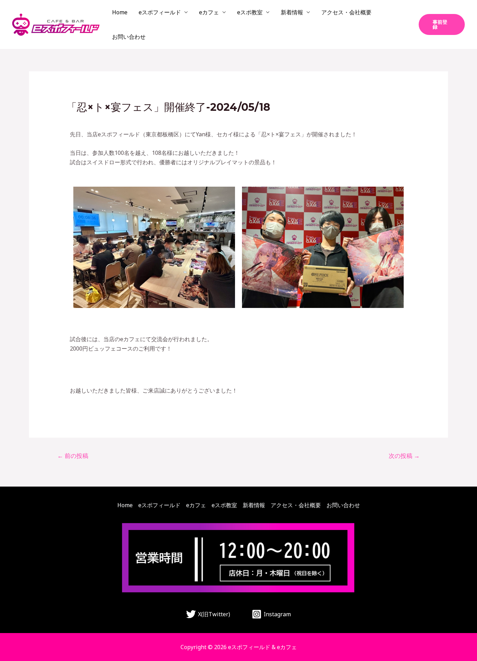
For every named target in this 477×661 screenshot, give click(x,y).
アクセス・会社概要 (346, 12)
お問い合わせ (129, 37)
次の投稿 (404, 456)
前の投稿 (72, 456)
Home (119, 12)
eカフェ (209, 12)
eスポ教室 (250, 12)
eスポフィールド (160, 12)
